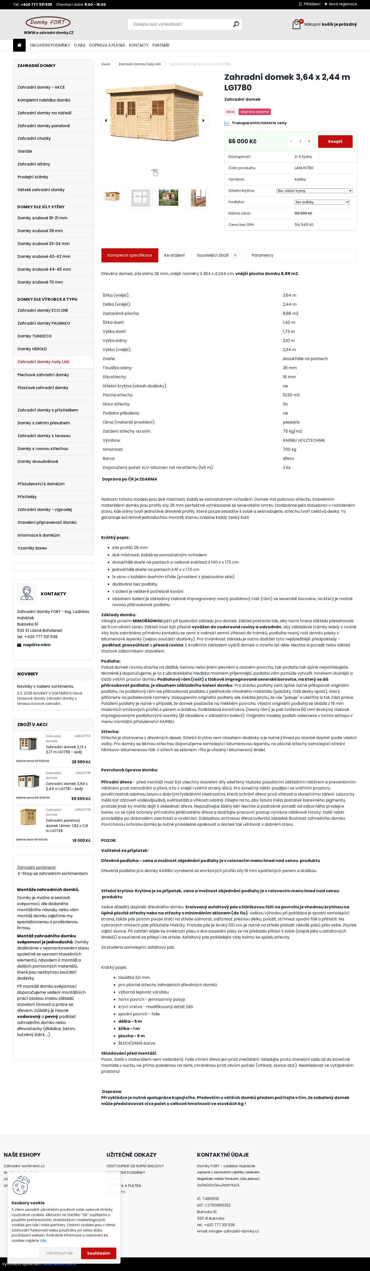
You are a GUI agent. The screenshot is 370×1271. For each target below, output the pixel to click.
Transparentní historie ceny (259, 122)
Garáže (25, 151)
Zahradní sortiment (36, 867)
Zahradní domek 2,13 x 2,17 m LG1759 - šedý (66, 749)
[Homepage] (19, 45)
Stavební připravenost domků (47, 522)
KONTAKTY (139, 45)
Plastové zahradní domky (43, 387)
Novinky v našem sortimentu (45, 686)
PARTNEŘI (161, 45)
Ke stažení (174, 255)
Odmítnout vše (59, 1253)
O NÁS (79, 45)
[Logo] (47, 24)
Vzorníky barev (32, 548)
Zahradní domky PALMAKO (44, 323)
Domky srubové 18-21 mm (42, 218)
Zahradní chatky (34, 138)
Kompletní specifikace (129, 255)
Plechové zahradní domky (43, 374)
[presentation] (106, 120)
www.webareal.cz (60, 1263)
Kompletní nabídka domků (44, 100)
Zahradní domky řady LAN (43, 361)
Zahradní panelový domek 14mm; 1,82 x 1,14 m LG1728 (67, 825)
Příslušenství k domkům (41, 484)
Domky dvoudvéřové (38, 461)
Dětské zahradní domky (41, 189)
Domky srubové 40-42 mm (44, 256)
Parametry (262, 255)
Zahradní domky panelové (44, 125)
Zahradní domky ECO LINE (43, 310)
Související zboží (216, 255)
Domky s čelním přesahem (44, 423)
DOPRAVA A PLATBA (107, 45)
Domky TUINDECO (35, 336)
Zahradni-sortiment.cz (24, 1166)
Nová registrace (343, 4)
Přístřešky (27, 496)
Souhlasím (98, 1253)
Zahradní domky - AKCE (41, 87)
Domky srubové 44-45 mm (44, 269)
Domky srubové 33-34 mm (44, 243)
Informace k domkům (39, 535)
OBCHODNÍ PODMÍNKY (50, 45)
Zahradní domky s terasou (44, 435)
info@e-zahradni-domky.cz (234, 1231)
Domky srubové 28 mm (40, 230)
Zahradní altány (34, 164)
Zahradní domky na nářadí (44, 113)
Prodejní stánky (33, 177)
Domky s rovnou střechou (43, 448)
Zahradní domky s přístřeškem (48, 410)
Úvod (105, 64)
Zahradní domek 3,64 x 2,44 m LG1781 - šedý (67, 786)
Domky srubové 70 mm (40, 282)
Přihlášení (312, 4)
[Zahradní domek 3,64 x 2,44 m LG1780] (154, 112)
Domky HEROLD (32, 349)
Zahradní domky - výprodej (45, 509)
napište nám (37, 645)
